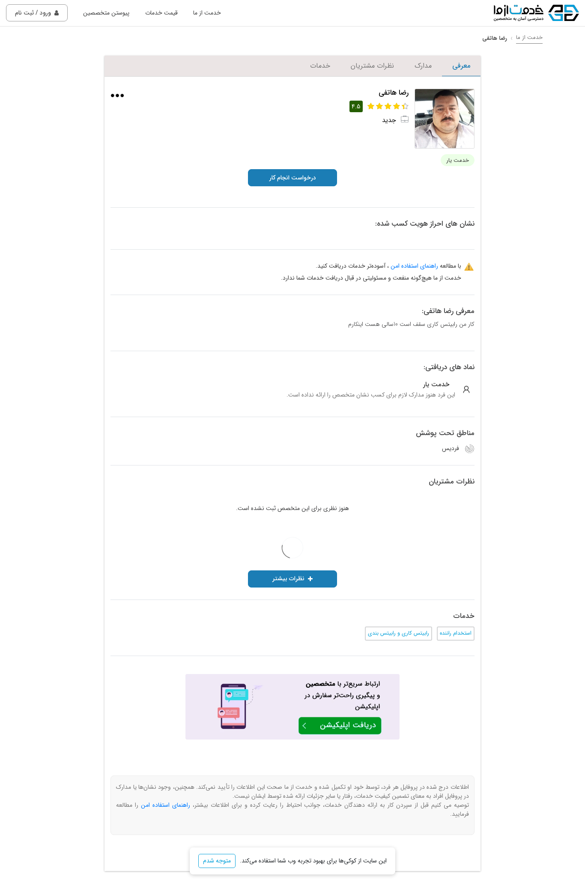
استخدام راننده (456, 633)
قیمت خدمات (161, 13)
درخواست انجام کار (292, 177)
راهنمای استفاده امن (414, 266)
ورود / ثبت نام (33, 13)
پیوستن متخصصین (106, 13)
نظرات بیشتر (288, 578)
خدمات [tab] (320, 65)
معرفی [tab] (461, 65)
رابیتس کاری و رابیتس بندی (398, 633)
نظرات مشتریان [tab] (372, 65)
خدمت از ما (207, 13)
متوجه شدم (217, 860)
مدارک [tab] (423, 65)
